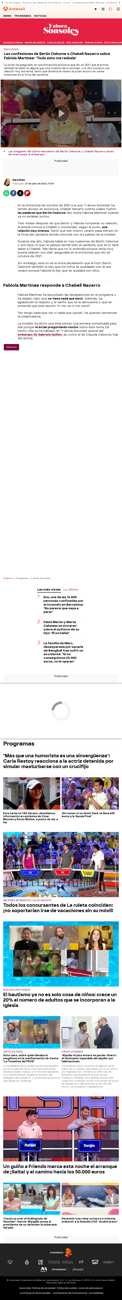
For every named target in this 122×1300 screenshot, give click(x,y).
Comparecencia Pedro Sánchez (88, 3)
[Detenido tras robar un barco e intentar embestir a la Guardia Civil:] (90, 1199)
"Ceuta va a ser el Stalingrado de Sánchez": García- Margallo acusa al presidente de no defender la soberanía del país (30, 1223)
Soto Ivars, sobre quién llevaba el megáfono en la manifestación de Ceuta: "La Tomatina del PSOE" (31, 1058)
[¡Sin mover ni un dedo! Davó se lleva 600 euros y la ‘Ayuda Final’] (90, 793)
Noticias (40, 16)
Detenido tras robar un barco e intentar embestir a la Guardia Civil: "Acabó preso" (90, 1220)
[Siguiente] (119, 2)
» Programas (21, 578)
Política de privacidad (44, 1288)
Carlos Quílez (55, 43)
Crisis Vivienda (72, 1051)
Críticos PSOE (13, 1051)
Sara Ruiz (18, 179)
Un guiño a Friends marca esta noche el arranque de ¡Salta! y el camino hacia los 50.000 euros (60, 1169)
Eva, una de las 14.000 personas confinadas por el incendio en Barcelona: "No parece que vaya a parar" (64, 604)
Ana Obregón (74, 43)
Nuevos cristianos (16, 990)
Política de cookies (67, 1288)
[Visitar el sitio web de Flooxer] (78, 1269)
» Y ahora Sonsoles (39, 578)
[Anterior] (2, 2)
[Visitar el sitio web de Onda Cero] (95, 1262)
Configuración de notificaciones (70, 1293)
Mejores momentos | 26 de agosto (27, 900)
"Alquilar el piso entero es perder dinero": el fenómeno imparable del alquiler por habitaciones (89, 1058)
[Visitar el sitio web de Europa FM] (108, 1262)
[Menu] (118, 9)
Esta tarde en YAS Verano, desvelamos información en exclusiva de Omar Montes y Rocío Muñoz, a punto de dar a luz (30, 818)
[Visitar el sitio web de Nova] (54, 1262)
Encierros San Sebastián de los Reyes (41, 3)
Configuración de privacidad (35, 1293)
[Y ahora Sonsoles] (61, 38)
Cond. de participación (90, 1288)
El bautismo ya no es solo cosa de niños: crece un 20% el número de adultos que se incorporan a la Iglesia (60, 1000)
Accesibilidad (96, 1293)
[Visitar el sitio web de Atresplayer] (61, 1269)
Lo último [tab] (70, 589)
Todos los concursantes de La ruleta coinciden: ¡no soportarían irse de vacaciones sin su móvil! (58, 907)
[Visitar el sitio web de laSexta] (26, 1262)
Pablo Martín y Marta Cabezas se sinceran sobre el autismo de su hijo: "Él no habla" (61, 627)
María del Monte (35, 43)
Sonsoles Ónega (13, 43)
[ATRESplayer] (110, 9)
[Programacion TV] (103, 9)
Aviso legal (25, 1288)
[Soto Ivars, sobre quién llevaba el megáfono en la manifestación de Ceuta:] (31, 1032)
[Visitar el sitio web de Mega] (67, 1262)
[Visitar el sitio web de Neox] (40, 1262)
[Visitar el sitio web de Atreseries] (81, 1262)
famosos (11, 347)
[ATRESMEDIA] (61, 1253)
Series (7, 16)
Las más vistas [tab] (49, 589)
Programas (23, 16)
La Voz (66, 3)
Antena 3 (8, 578)
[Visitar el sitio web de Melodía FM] (43, 1269)
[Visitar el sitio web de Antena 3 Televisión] (13, 1262)
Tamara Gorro (93, 43)
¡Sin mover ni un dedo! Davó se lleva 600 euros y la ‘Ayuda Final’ (88, 815)
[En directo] (95, 9)
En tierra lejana (13, 3)
